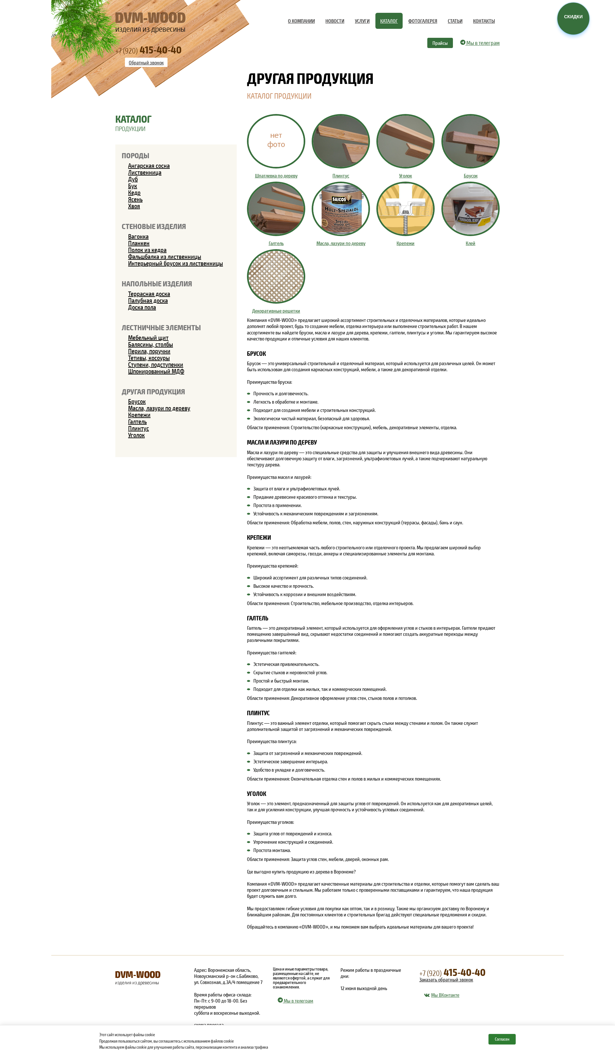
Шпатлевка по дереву (276, 175)
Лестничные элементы (161, 327)
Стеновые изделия (154, 226)
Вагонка (138, 236)
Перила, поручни (149, 351)
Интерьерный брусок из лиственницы (175, 263)
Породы (135, 155)
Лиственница (144, 172)
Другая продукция (153, 391)
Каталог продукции (279, 95)
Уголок (136, 434)
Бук (132, 185)
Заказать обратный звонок (446, 979)
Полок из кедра (147, 249)
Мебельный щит (148, 337)
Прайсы (440, 43)
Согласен (502, 1039)
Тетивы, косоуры (149, 357)
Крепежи (139, 414)
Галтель (137, 421)
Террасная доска (149, 293)
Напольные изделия (157, 283)
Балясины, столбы (150, 344)
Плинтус (138, 428)
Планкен (139, 243)
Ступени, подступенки (155, 364)
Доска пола (142, 307)
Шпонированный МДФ (156, 371)
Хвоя (134, 205)
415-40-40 (452, 972)
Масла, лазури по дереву (159, 408)
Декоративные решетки (276, 310)
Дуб (133, 179)
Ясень (135, 199)
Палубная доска (148, 300)
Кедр (134, 192)
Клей (470, 243)
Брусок (137, 401)
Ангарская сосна (149, 165)
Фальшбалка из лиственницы (164, 256)
